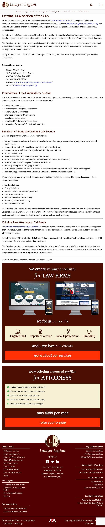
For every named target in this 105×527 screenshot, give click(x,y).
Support (7, 496)
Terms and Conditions (11, 520)
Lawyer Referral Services (94, 488)
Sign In (53, 456)
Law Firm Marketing (94, 496)
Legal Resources (95, 477)
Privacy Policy (28, 520)
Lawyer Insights (97, 482)
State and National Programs (92, 469)
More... (6, 475)
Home (18, 12)
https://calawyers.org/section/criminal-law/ (33, 82)
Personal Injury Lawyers (12, 472)
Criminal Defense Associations (91, 457)
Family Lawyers (9, 466)
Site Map (18, 523)
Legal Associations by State (50, 12)
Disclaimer (8, 523)
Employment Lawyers (12, 454)
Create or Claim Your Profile (14, 485)
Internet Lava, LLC (95, 523)
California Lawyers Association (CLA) (81, 23)
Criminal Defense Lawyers (13, 460)
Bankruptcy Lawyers (11, 451)
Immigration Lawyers (11, 469)
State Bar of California (60, 20)
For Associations (9, 504)
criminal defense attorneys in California (22, 226)
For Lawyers (7, 480)
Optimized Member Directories (15, 511)
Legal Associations (31, 12)
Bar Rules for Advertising (13, 493)
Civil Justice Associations (93, 454)
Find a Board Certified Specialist (91, 472)
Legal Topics (98, 485)
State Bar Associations (94, 451)
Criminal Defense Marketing (92, 500)
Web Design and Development (15, 508)
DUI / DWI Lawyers (11, 463)
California (67, 12)
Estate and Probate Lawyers (14, 457)
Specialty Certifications (92, 465)
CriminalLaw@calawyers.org (24, 85)
